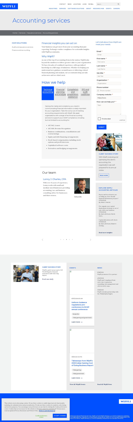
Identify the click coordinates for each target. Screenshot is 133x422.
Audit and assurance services (22, 47)
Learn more (76, 322)
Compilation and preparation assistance (72, 93)
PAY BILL (90, 4)
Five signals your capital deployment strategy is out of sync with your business (108, 208)
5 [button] (72, 239)
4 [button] (69, 239)
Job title (100, 73)
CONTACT (62, 4)
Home (15, 33)
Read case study (47, 279)
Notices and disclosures (47, 411)
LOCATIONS (77, 4)
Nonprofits (76, 314)
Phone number (103, 87)
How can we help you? (106, 102)
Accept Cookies (60, 415)
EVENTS (108, 8)
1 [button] (61, 239)
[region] (36, 409)
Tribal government (78, 373)
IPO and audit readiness (85, 91)
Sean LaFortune (105, 214)
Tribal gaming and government (82, 317)
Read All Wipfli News (104, 384)
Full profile (78, 196)
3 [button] (66, 239)
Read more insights (105, 232)
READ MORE (104, 175)
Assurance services (34, 33)
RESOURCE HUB (98, 8)
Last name (101, 66)
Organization (102, 80)
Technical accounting (48, 90)
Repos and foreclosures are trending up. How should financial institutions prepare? (108, 196)
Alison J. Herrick (105, 202)
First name (101, 59)
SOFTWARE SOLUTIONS (76, 8)
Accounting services (50, 33)
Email (99, 51)
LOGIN (84, 4)
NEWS (69, 4)
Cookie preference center (41, 416)
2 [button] (64, 239)
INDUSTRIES (53, 8)
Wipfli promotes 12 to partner (107, 274)
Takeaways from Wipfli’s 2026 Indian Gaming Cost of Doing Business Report (82, 363)
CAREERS (116, 8)
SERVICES (62, 8)
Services (22, 33)
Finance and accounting (21, 50)
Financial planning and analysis (60, 91)
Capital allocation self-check (108, 220)
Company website (104, 95)
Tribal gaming (77, 370)
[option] (66, 188)
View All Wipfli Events (77, 384)
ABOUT (88, 8)
